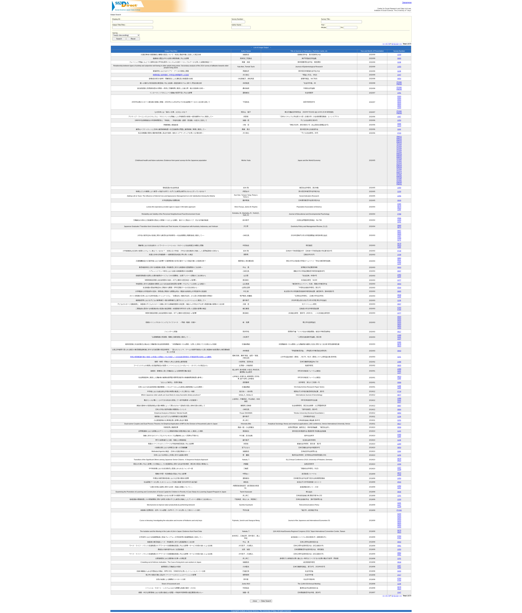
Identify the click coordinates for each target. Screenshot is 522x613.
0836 (399, 492)
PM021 (399, 138)
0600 (399, 102)
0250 (399, 516)
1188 (399, 386)
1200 (399, 220)
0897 (399, 406)
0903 (399, 267)
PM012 (399, 165)
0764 (399, 310)
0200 (399, 514)
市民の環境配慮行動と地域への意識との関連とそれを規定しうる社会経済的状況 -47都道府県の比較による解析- (171, 357)
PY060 (399, 159)
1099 (399, 238)
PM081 (399, 177)
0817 (399, 332)
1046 (399, 475)
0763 (399, 308)
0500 (399, 317)
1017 (399, 575)
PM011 (399, 137)
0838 (399, 295)
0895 (399, 291)
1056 (399, 196)
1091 (399, 93)
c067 (399, 117)
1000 (399, 108)
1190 (399, 568)
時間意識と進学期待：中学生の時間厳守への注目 (171, 75)
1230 (399, 191)
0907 (399, 231)
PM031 (399, 140)
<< (383, 44)
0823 (399, 208)
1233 (399, 55)
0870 (399, 227)
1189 (399, 388)
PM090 (399, 84)
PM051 (399, 154)
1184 (399, 451)
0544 (399, 288)
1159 (399, 297)
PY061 (399, 161)
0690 (399, 58)
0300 (399, 96)
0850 (399, 106)
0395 (399, 204)
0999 (399, 382)
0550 (399, 100)
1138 (399, 62)
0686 (399, 124)
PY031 (399, 148)
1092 (399, 275)
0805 (399, 365)
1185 (399, 210)
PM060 (399, 156)
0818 (399, 562)
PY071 (399, 171)
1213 (399, 126)
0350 (399, 98)
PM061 (399, 158)
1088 (399, 335)
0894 (399, 234)
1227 (399, 339)
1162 (399, 488)
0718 (399, 251)
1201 (399, 222)
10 (393, 44)
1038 (399, 255)
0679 (399, 206)
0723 (399, 133)
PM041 (399, 142)
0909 (399, 200)
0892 (399, 232)
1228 (399, 470)
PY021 (399, 146)
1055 (399, 67)
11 (395, 44)
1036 (399, 464)
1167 (399, 566)
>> (401, 44)
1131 (399, 357)
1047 (399, 75)
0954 (399, 79)
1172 (399, 240)
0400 (399, 322)
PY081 (399, 175)
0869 (399, 225)
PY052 (399, 169)
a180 (399, 444)
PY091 (399, 180)
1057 (399, 236)
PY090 (399, 82)
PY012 (399, 163)
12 (397, 44)
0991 (399, 546)
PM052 (399, 167)
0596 (399, 218)
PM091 (399, 184)
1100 (399, 277)
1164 (399, 129)
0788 (399, 214)
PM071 (399, 173)
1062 (399, 262)
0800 (399, 104)
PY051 (399, 152)
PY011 (399, 144)
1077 (399, 280)
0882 (399, 258)
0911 (399, 260)
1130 (399, 264)
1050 (399, 120)
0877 (399, 395)
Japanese (407, 2)
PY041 (399, 150)
